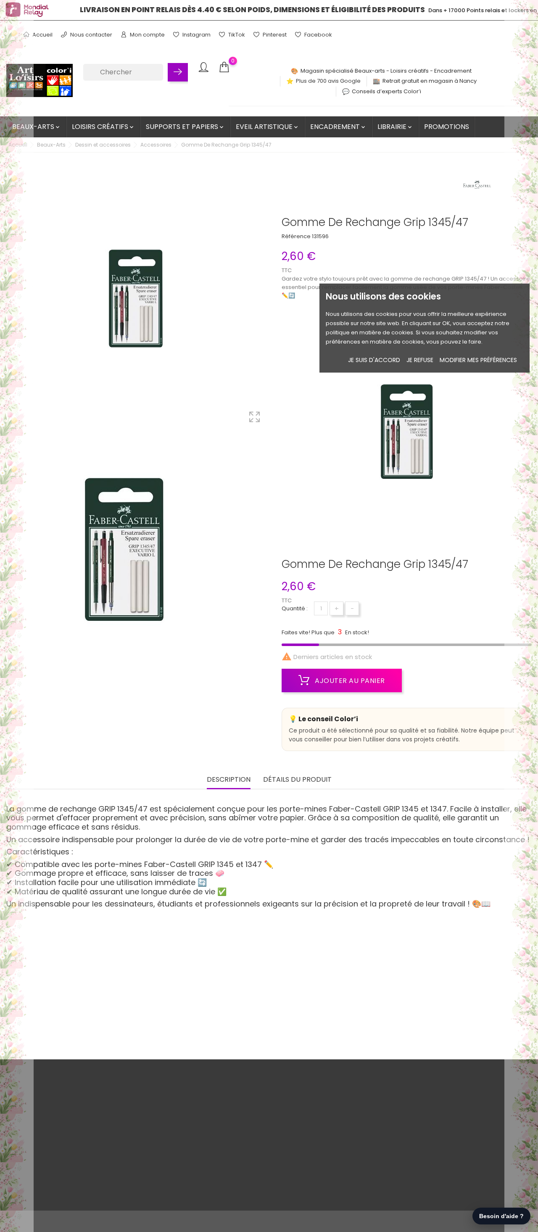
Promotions (446, 126)
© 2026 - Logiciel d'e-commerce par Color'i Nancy (75, 1221)
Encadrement (338, 126)
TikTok (236, 35)
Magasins (68, 1195)
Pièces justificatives (258, 1156)
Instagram (196, 35)
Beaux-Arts (36, 126)
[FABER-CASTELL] (477, 187)
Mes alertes (248, 1169)
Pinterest (274, 35)
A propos (67, 1130)
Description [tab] (229, 779)
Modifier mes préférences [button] (478, 360)
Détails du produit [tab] (297, 779)
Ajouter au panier (349, 681)
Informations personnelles (268, 1104)
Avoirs (240, 1130)
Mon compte (147, 35)
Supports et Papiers (185, 126)
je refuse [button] (419, 360)
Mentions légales (78, 1117)
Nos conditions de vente (88, 1104)
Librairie (395, 126)
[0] (224, 67)
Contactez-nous (77, 1169)
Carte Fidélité (73, 1156)
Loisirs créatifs (103, 126)
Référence (296, 236)
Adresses (245, 1143)
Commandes (250, 1117)
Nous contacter (90, 35)
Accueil (42, 35)
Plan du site (70, 1182)
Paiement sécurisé (80, 1143)
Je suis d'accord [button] (374, 360)
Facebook (317, 35)
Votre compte (258, 1086)
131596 (320, 236)
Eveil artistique (267, 126)
